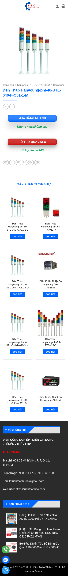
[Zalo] (6, 560)
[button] (5, 6)
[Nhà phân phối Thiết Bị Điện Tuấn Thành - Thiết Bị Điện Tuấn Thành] (32, 6)
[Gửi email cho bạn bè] (25, 162)
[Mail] (6, 570)
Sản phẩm (23, 85)
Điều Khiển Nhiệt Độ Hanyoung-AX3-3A (50, 399)
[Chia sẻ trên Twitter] (18, 162)
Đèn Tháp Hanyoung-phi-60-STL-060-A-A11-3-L (17, 400)
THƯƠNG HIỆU (41, 85)
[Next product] (5, 106)
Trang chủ (8, 85)
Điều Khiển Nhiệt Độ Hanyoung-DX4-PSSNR (50, 284)
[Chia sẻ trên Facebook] (12, 162)
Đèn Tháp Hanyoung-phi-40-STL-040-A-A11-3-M (17, 342)
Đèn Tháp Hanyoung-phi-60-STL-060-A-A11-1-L (17, 226)
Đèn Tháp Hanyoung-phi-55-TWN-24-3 (51, 342)
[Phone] (6, 549)
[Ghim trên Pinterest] (31, 162)
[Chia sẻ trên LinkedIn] (37, 162)
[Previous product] (12, 106)
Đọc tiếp (17, 236)
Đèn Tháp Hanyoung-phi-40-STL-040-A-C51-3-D (17, 284)
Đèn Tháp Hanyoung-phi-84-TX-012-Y (51, 226)
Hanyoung (59, 85)
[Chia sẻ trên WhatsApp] (6, 162)
